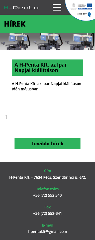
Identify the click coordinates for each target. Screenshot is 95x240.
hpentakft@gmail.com (47, 231)
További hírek (47, 143)
